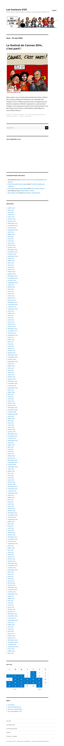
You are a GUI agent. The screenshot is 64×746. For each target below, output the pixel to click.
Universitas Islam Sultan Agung (17, 184)
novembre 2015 (12, 488)
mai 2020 (11, 370)
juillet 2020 (11, 366)
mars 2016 (11, 480)
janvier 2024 (12, 274)
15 (27, 679)
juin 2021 (11, 342)
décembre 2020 (12, 355)
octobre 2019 (12, 385)
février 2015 (11, 508)
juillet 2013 (11, 548)
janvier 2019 (11, 405)
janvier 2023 (12, 300)
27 (15, 686)
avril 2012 (11, 578)
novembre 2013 (12, 539)
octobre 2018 (12, 412)
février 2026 (11, 219)
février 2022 (11, 324)
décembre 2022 (12, 302)
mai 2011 (10, 603)
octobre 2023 (12, 280)
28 (21, 686)
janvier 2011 (11, 611)
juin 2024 (11, 263)
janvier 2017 (11, 458)
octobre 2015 (12, 491)
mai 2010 (10, 629)
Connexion (11, 705)
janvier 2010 (11, 638)
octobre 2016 (12, 464)
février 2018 (11, 429)
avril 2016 (11, 478)
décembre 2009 (12, 640)
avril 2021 (11, 346)
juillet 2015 (11, 497)
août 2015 (11, 495)
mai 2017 (10, 449)
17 (39, 679)
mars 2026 (11, 217)
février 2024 (11, 271)
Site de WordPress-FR (14, 711)
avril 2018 (11, 425)
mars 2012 (11, 581)
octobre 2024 (12, 254)
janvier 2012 (11, 585)
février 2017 (11, 456)
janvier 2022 (12, 326)
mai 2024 (11, 265)
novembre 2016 (12, 462)
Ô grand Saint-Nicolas (27, 190)
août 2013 (11, 545)
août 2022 (11, 311)
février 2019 (11, 403)
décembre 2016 (12, 460)
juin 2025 (11, 236)
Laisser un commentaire (25, 116)
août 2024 (11, 258)
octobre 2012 (12, 567)
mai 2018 (10, 423)
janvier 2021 (11, 352)
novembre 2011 (12, 589)
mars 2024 (11, 269)
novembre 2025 (13, 225)
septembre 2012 (13, 570)
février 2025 (11, 245)
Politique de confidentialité (23, 741)
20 (15, 682)
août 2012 (11, 572)
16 (33, 679)
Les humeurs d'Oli (16, 9)
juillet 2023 (11, 287)
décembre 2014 (12, 513)
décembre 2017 (12, 434)
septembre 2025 (13, 230)
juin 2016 (11, 473)
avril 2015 (11, 504)
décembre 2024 (12, 249)
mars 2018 (11, 427)
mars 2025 (11, 243)
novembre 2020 (13, 357)
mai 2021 (10, 344)
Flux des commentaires (15, 709)
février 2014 (11, 532)
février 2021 (11, 350)
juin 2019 (11, 394)
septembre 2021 (13, 335)
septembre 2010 (13, 620)
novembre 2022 (13, 304)
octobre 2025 (12, 227)
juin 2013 (10, 550)
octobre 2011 (12, 592)
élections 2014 (39, 114)
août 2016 (11, 469)
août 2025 (11, 232)
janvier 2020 (12, 379)
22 (27, 682)
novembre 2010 (12, 616)
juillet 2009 (11, 651)
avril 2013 (11, 554)
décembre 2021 (12, 328)
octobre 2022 (12, 306)
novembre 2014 (12, 515)
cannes (29, 114)
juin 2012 (11, 574)
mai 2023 (11, 291)
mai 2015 (10, 502)
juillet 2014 (11, 521)
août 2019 (11, 390)
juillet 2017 (11, 445)
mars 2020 (11, 374)
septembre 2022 (13, 309)
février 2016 (11, 482)
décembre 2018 (12, 407)
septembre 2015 (13, 493)
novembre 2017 (12, 436)
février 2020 (11, 377)
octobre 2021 (12, 333)
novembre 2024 (13, 252)
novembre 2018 (12, 410)
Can (26, 114)
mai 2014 (10, 526)
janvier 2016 (11, 484)
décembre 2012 (12, 563)
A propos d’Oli (10, 725)
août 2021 (11, 337)
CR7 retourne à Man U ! (38, 188)
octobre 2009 (12, 644)
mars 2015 (11, 506)
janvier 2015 (11, 510)
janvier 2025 (12, 247)
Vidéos (8, 732)
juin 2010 (11, 627)
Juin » (40, 689)
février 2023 (11, 298)
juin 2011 (10, 600)
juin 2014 (11, 524)
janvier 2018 (11, 431)
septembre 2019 (13, 388)
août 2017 (11, 442)
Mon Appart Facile (13, 193)
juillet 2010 (11, 624)
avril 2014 (11, 528)
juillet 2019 (11, 392)
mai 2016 (11, 475)
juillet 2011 (11, 598)
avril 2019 (11, 399)
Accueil (8, 721)
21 (21, 682)
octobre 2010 (12, 618)
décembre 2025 (12, 223)
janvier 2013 (11, 561)
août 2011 (11, 596)
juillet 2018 (11, 418)
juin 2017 (10, 447)
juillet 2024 (11, 260)
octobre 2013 (12, 541)
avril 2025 (11, 241)
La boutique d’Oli (11, 728)
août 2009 (11, 649)
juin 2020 (11, 368)
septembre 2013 (13, 543)
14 (21, 679)
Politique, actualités (19, 114)
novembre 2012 (12, 565)
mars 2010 (11, 633)
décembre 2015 (12, 486)
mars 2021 (11, 348)
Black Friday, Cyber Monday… (32, 193)
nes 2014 (14, 116)
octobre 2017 (12, 438)
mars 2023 (11, 295)
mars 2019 (11, 401)
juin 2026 (11, 210)
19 (9, 682)
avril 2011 (11, 605)
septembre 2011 (12, 594)
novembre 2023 (13, 278)
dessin (33, 114)
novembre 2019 (12, 383)
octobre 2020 (12, 359)
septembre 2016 (13, 467)
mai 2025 (11, 238)
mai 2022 (11, 317)
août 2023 (11, 285)
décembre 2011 (12, 587)
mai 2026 (11, 212)
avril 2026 (11, 214)
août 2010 (11, 622)
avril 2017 (11, 451)
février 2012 (11, 583)
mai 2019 (11, 396)
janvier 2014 (11, 535)
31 (39, 686)
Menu (54, 10)
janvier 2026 (12, 221)
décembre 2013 (12, 537)
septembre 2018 (13, 414)
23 (33, 682)
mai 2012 (10, 576)
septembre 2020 (13, 361)
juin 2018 (11, 420)
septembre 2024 (13, 256)
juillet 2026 (11, 208)
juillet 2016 (11, 471)
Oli (17, 116)
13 (15, 679)
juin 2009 (11, 653)
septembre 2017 (13, 440)
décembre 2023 (12, 276)
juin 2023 (11, 289)
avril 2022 (11, 320)
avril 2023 (11, 293)
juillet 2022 (11, 313)
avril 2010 (11, 631)
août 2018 (11, 416)
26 (9, 686)
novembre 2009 (13, 642)
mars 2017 (11, 453)
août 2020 (11, 363)
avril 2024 (11, 267)
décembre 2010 (12, 613)
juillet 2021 (11, 339)
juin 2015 (11, 499)
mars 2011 (11, 607)
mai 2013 (10, 552)
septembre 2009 (13, 646)
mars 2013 (11, 556)
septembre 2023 (13, 282)
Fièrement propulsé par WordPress (40, 741)
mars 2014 (11, 530)
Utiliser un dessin (11, 736)
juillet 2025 (11, 234)
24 (39, 682)
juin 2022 (11, 315)
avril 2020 (11, 372)
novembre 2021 (12, 331)
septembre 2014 (13, 519)
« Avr (14, 689)
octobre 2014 (12, 517)
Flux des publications (14, 707)
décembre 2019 (12, 381)
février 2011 (11, 609)
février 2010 (11, 635)
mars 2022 (11, 322)
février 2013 (11, 559)
